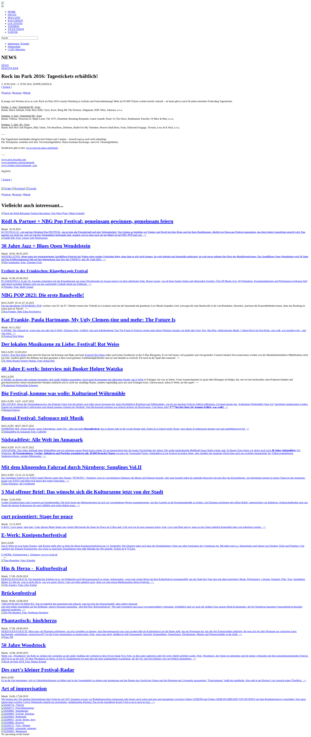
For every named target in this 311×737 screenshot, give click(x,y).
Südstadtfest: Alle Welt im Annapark (42, 439)
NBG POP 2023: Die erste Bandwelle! (42, 295)
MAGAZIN (14, 17)
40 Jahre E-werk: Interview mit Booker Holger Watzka (62, 369)
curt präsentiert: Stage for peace (37, 516)
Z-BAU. (6, 355)
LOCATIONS (15, 23)
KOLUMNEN (15, 20)
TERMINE (13, 26)
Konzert (17, 92)
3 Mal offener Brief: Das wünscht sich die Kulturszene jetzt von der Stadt (82, 492)
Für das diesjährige (11, 305)
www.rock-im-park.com (13, 159)
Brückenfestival (18, 593)
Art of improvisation (24, 688)
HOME (12, 11)
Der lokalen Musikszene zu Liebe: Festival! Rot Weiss (60, 344)
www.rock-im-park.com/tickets (42, 148)
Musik (27, 92)
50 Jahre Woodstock (23, 645)
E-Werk (140, 379)
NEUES (12, 14)
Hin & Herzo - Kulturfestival (34, 568)
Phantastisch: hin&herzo (29, 620)
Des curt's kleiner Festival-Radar (37, 670)
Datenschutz (14, 46)
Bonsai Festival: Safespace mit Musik (42, 418)
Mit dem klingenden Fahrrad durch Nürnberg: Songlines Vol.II (71, 467)
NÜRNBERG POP (31, 305)
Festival (7, 92)
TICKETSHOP (16, 29)
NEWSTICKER (9, 68)
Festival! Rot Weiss (95, 355)
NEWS (5, 65)
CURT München (16, 49)
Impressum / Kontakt (18, 43)
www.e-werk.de (49, 554)
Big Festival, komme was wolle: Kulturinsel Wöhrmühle (63, 393)
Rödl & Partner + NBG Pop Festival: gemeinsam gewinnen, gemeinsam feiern (87, 221)
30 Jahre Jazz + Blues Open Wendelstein (45, 246)
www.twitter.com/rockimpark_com (19, 165)
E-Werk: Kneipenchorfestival (34, 535)
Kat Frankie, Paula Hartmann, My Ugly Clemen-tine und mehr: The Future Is (88, 320)
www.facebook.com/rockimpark (17, 162)
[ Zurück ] (6, 87)
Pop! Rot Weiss (19, 355)
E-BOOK (13, 32)
